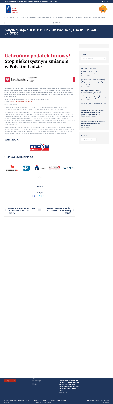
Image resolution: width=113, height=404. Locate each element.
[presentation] (38, 176)
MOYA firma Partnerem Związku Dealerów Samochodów (91, 73)
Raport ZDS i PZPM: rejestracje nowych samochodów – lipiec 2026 (93, 104)
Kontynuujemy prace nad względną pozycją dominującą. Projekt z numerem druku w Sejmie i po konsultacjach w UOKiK (92, 113)
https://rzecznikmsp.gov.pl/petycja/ (21, 101)
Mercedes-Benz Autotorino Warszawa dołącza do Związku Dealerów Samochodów (93, 123)
